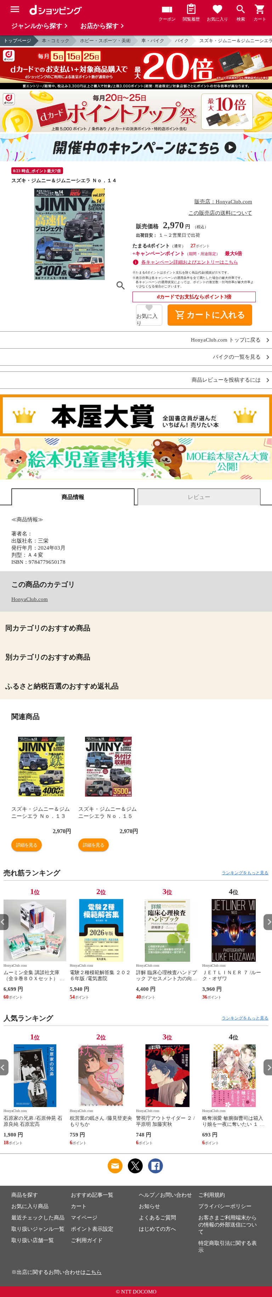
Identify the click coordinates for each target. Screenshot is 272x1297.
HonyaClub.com (29, 599)
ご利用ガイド (87, 1240)
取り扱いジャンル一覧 (37, 1229)
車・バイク (152, 40)
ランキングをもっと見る (245, 872)
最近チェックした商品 (37, 1217)
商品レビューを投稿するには (226, 380)
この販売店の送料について (220, 213)
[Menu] (15, 9)
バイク (182, 40)
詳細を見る (26, 845)
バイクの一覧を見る (237, 357)
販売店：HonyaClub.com (223, 201)
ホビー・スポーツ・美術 (105, 40)
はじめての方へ (157, 1229)
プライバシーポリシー (224, 1206)
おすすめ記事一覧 (92, 1195)
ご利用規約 (211, 1195)
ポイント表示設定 (92, 1229)
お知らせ (149, 1206)
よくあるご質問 (157, 1217)
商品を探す (24, 1195)
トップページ (17, 40)
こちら (94, 1272)
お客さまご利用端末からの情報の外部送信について (227, 1225)
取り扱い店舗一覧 (32, 1240)
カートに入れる (210, 315)
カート (79, 1206)
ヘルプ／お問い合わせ (165, 1195)
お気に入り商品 (30, 1206)
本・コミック (55, 40)
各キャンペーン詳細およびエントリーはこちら (189, 262)
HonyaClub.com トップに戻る (226, 340)
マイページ (84, 1217)
